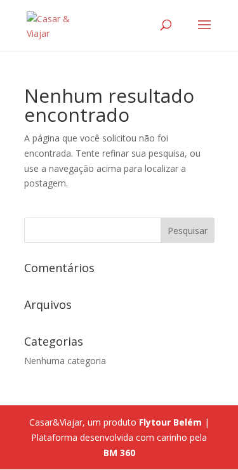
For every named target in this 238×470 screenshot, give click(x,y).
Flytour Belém (170, 422)
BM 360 (119, 453)
